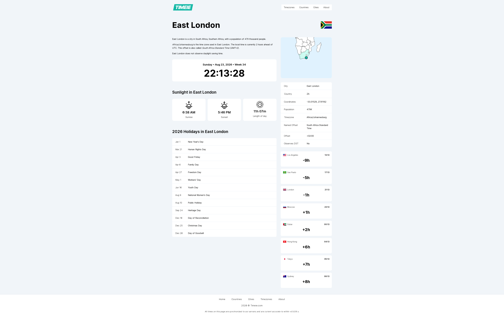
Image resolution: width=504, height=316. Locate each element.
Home (222, 299)
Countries (304, 7)
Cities (316, 7)
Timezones (289, 7)
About (326, 7)
